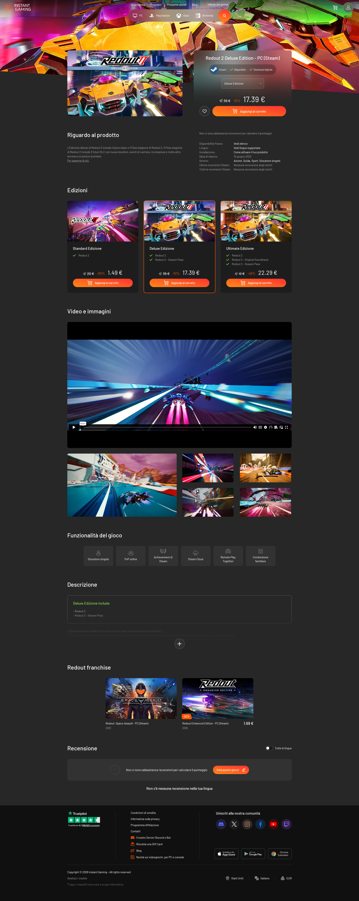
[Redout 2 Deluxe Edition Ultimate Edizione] (256, 238)
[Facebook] (260, 824)
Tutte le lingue (283, 748)
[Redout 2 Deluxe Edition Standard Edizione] (102, 238)
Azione (238, 160)
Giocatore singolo (269, 160)
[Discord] (221, 824)
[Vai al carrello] (335, 7)
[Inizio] (18, 7)
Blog (194, 4)
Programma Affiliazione (145, 825)
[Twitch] (286, 824)
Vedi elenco (241, 143)
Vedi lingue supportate (247, 148)
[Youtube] (273, 824)
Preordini (156, 4)
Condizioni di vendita (143, 812)
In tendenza (138, 4)
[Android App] (253, 854)
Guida (246, 160)
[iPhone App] (226, 854)
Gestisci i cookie (77, 878)
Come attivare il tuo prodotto (251, 152)
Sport (254, 160)
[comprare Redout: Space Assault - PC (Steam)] (141, 698)
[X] (234, 824)
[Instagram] (247, 824)
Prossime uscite (176, 4)
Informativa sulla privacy (145, 819)
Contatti (135, 831)
